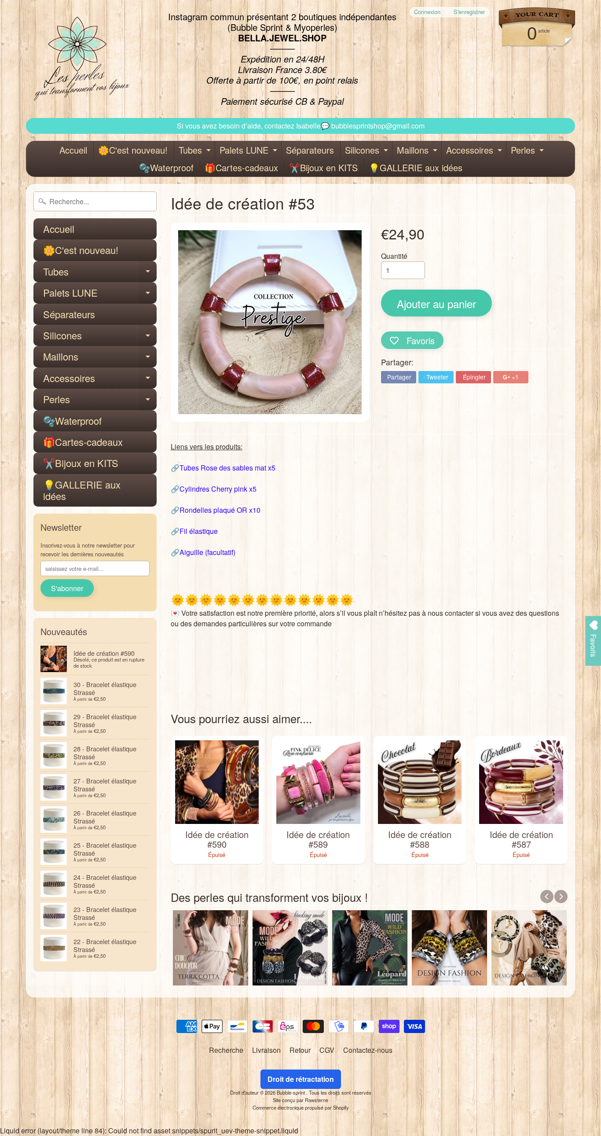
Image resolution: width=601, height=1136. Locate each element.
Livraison (266, 1050)
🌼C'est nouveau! (133, 149)
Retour (300, 1050)
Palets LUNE (249, 151)
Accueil (73, 149)
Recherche (226, 1050)
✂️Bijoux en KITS (323, 167)
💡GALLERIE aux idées (415, 167)
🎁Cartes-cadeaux (241, 167)
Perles (528, 151)
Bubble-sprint (291, 1092)
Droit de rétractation (301, 1079)
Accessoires (475, 151)
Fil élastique (199, 531)
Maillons (418, 151)
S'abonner (67, 588)
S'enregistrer (469, 12)
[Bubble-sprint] (80, 59)
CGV (326, 1050)
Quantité (394, 256)
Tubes (196, 151)
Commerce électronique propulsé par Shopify (301, 1107)
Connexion (427, 12)
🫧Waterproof (166, 167)
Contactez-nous (367, 1050)
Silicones (367, 151)
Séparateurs (310, 149)
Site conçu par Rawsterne (300, 1099)
